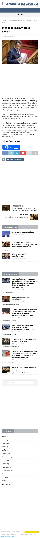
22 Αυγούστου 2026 (18, 289)
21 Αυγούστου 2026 (18, 344)
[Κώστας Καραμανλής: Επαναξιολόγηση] (6, 256)
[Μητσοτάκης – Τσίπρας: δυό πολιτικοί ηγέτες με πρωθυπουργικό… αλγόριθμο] (6, 327)
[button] (37, 10)
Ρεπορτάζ (5, 477)
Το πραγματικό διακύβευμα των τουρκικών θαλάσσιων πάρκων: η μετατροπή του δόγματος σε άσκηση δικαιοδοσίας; (25, 354)
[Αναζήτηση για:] (20, 382)
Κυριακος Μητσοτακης (14, 159)
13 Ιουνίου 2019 (7, 250)
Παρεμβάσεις (6, 460)
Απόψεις (5, 447)
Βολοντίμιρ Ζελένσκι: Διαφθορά (24, 367)
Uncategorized (7, 440)
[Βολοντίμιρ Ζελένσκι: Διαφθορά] (6, 370)
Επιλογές (5, 450)
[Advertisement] (20, 80)
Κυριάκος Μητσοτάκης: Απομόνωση (21, 298)
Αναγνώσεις (6, 443)
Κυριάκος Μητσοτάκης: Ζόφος (23, 232)
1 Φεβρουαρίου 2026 (19, 258)
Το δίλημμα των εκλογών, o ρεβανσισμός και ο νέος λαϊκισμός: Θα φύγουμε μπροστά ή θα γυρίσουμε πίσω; (24, 245)
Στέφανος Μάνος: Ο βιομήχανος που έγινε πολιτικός (24, 340)
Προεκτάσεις (6, 467)
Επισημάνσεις (7, 453)
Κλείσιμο (31, 532)
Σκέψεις (4, 481)
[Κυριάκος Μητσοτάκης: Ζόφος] (6, 234)
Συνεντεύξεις (6, 484)
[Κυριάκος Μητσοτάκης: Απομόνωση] (6, 299)
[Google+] (22, 15)
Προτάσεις (5, 474)
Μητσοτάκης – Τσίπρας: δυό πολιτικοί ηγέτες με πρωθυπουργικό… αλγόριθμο (23, 327)
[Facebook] (18, 15)
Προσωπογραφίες (8, 470)
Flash (4, 436)
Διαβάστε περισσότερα (7, 536)
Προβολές (5, 464)
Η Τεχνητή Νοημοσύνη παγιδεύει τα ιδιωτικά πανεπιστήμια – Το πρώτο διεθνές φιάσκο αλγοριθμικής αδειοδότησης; (25, 312)
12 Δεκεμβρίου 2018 (10, 36)
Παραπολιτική (7, 457)
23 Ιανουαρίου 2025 (18, 234)
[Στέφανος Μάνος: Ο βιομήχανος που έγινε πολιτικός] (6, 341)
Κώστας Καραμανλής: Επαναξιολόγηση (19, 255)
